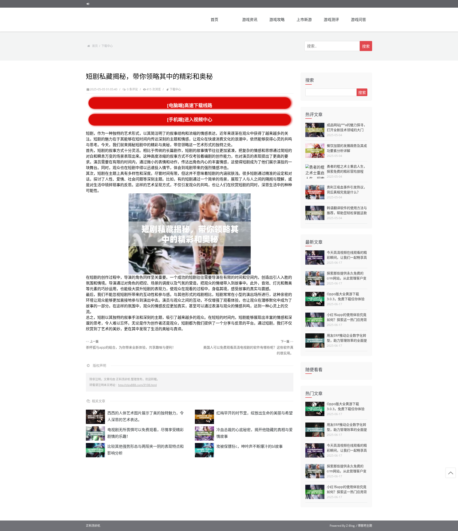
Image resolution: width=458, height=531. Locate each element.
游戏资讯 (249, 19)
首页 (214, 19)
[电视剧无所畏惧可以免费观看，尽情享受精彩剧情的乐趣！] (95, 433)
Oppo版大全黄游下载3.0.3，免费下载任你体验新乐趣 (345, 299)
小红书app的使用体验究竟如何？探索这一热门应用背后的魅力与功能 (347, 319)
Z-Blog (350, 526)
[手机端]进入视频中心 (190, 119)
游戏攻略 (277, 19)
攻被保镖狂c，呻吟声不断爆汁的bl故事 (249, 446)
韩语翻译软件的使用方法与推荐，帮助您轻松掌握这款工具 (347, 213)
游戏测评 (331, 19)
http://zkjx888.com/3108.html (137, 385)
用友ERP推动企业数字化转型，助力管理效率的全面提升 (347, 340)
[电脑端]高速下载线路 (190, 105)
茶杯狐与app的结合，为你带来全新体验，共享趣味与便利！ (131, 347)
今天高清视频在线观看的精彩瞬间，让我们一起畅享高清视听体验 (347, 257)
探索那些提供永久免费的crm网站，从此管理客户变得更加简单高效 (346, 278)
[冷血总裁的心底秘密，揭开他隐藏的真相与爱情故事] (204, 433)
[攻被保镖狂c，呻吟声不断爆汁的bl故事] (204, 450)
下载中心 (107, 46)
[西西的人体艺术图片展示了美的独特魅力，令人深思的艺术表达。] (95, 417)
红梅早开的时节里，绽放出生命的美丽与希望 (254, 413)
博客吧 (362, 526)
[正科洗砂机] (110, 19)
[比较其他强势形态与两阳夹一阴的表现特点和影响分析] (95, 450)
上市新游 (304, 19)
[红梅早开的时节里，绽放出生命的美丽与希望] (204, 417)
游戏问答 (358, 19)
